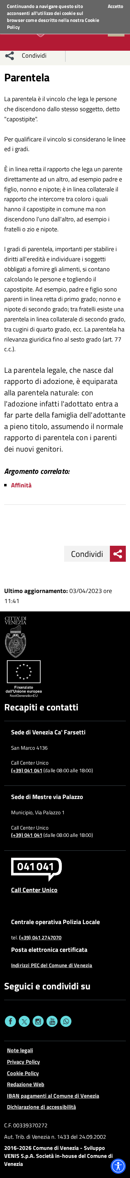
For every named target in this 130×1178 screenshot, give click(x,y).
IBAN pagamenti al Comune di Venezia (53, 1095)
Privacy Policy (23, 1061)
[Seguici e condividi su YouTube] (52, 1021)
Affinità (21, 485)
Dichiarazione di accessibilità (41, 1107)
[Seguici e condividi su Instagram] (38, 1021)
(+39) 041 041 (26, 770)
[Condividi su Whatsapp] (65, 1021)
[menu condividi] (10, 56)
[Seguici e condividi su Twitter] (24, 1021)
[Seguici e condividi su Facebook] (10, 1021)
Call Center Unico (34, 889)
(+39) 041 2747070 (40, 937)
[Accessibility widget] (118, 1166)
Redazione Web (25, 1084)
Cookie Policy (23, 1073)
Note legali (20, 1050)
